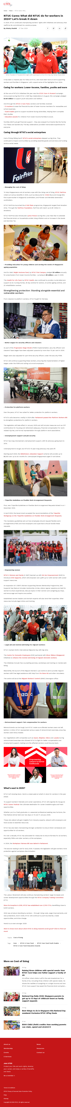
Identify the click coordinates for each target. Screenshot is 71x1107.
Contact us (40, 1052)
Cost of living (18, 937)
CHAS (47, 195)
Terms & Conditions (9, 1087)
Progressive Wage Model (23, 348)
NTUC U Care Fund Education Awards (26, 946)
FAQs (5, 1095)
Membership (8, 1048)
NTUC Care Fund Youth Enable (48, 943)
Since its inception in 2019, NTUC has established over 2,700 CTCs (27, 905)
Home (5, 10)
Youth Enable (9, 111)
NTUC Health (29, 280)
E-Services (7, 1056)
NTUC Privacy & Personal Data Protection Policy (18, 1091)
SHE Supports (16, 578)
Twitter (54, 28)
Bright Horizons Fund (21, 272)
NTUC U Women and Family (13, 575)
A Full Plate (29, 205)
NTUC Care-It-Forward (47, 93)
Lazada (56, 738)
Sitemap (6, 1098)
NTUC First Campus (39, 272)
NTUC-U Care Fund (22, 104)
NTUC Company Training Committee (51, 897)
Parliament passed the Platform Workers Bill (51, 417)
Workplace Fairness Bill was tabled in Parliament (30, 843)
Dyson (36, 738)
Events (6, 1052)
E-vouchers (9, 106)
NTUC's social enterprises (32, 138)
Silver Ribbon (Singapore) (55, 655)
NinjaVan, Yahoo (44, 738)
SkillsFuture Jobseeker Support (32, 454)
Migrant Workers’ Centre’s (31, 678)
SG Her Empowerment (50, 575)
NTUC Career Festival (11, 804)
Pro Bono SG (44, 673)
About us (7, 1044)
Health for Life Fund (14, 280)
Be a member (8, 1075)
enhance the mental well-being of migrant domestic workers (35, 658)
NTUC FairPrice (60, 192)
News (11, 10)
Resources (40, 1048)
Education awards (11, 117)
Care (15, 943)
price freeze (32, 216)
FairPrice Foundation (24, 208)
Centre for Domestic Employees (18, 655)
